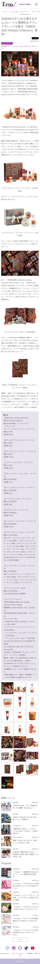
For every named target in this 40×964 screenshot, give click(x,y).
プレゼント (16, 869)
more (19, 939)
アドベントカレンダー (16, 46)
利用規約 (29, 953)
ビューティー (25, 11)
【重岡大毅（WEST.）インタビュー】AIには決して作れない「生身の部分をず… (25, 831)
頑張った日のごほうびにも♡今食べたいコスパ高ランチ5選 (25, 841)
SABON (4, 46)
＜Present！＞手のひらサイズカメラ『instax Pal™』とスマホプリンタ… (26, 908)
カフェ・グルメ (17, 837)
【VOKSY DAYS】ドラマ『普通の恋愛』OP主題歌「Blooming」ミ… (25, 806)
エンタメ (15, 802)
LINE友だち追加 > (25, 4)
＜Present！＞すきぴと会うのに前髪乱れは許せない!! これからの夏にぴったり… (26, 885)
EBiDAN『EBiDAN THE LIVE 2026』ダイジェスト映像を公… (25, 818)
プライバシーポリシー (18, 953)
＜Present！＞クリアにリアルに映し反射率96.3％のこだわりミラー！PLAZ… (26, 932)
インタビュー (17, 826)
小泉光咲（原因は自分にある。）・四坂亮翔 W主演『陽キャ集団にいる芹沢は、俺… (25, 854)
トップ (5, 11)
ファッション (13, 11)
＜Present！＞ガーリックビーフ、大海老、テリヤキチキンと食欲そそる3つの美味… (26, 897)
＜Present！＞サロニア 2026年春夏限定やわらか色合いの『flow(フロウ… (25, 920)
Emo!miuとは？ (5, 953)
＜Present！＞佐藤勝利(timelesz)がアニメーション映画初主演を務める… (25, 874)
